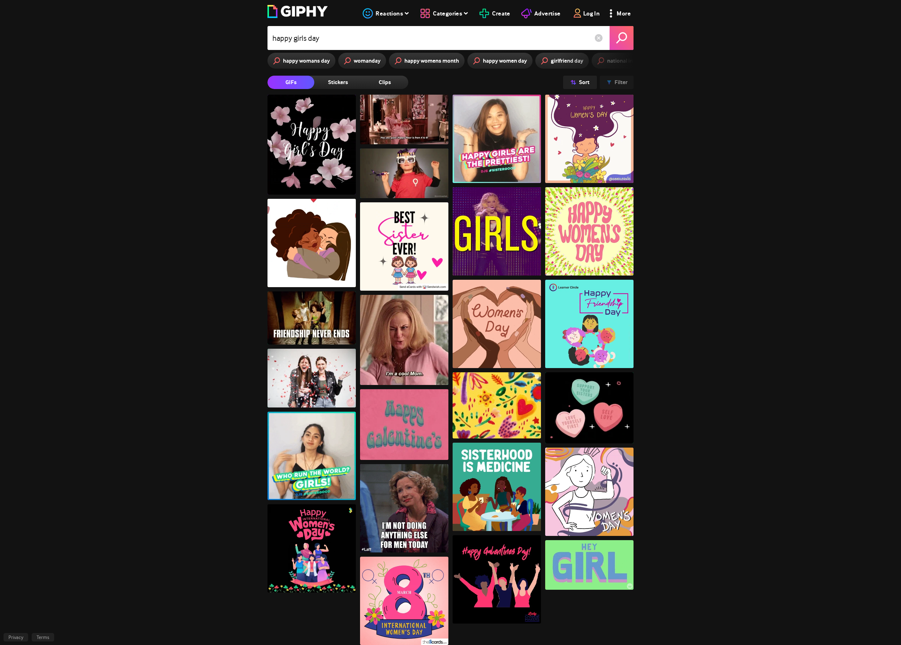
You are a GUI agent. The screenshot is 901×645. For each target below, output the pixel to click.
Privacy (15, 637)
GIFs (291, 82)
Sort (584, 82)
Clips (385, 82)
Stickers (338, 82)
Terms (43, 637)
